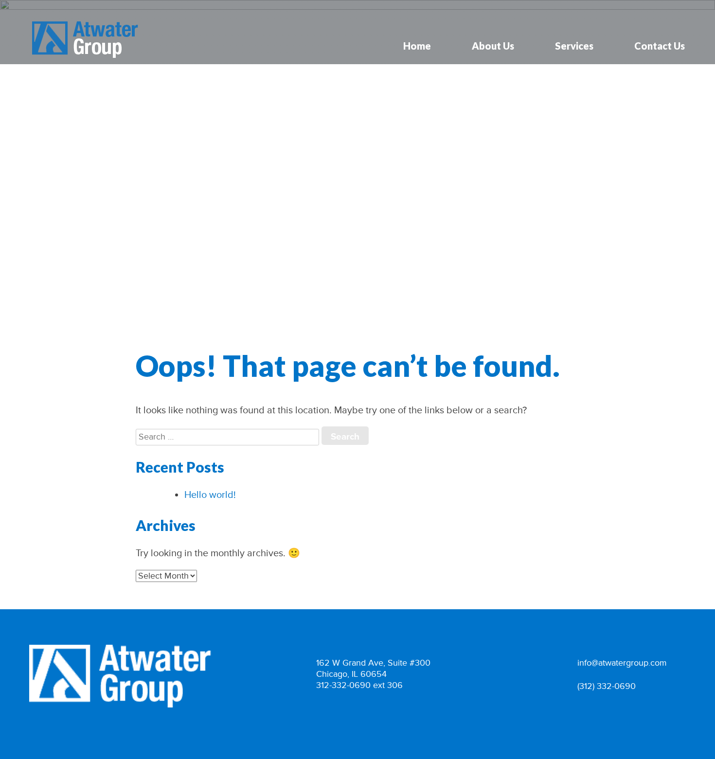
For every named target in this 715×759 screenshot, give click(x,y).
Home (417, 46)
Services (574, 46)
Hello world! (210, 495)
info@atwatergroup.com (622, 663)
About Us (493, 46)
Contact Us (659, 46)
